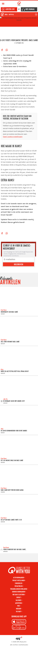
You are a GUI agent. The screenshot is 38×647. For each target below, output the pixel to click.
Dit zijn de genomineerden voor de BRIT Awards (14, 431)
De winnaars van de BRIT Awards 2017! (14, 401)
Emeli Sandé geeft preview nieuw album (12, 490)
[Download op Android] (19, 627)
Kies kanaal (30, 9)
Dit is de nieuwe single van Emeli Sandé (12, 460)
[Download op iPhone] (19, 622)
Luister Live (10, 9)
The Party (18, 611)
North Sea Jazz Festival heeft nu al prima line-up (15, 371)
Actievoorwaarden (18, 578)
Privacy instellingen (18, 580)
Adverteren (18, 603)
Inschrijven (18, 264)
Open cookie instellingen (13, 137)
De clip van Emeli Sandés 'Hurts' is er (11, 520)
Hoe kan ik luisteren (18, 595)
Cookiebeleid (18, 583)
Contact (18, 597)
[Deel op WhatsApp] (7, 50)
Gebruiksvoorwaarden (18, 592)
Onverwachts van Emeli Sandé (9, 312)
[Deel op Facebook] (2, 50)
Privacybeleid (19, 586)
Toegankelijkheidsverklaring (18, 589)
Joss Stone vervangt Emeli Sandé (10, 342)
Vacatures (18, 600)
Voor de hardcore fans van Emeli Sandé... (14, 549)
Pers (18, 606)
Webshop (18, 609)
